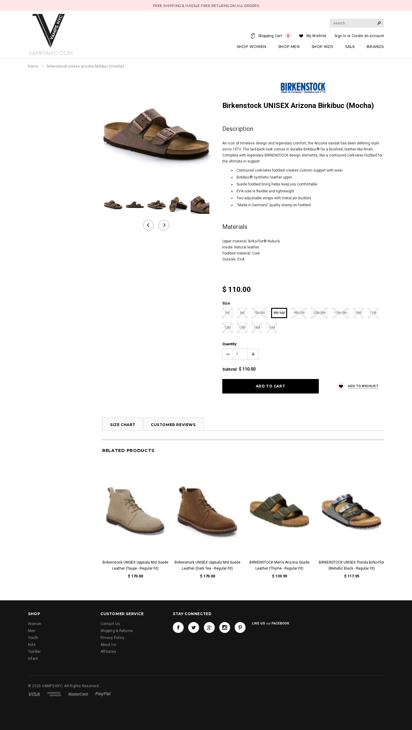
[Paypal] (103, 694)
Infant (33, 658)
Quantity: (229, 344)
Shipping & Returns (116, 631)
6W (242, 313)
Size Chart (122, 424)
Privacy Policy (112, 638)
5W (227, 313)
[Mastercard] (78, 694)
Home (33, 66)
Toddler (34, 651)
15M (271, 328)
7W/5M (259, 313)
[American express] (54, 694)
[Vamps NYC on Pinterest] (240, 627)
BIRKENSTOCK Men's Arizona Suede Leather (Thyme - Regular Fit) (279, 565)
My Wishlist (316, 36)
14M (257, 328)
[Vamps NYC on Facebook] (178, 627)
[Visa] (34, 694)
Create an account (368, 36)
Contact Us (110, 624)
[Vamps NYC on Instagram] (224, 627)
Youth (33, 638)
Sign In (340, 36)
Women (34, 624)
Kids (32, 645)
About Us (108, 645)
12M (227, 328)
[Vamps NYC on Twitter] (193, 627)
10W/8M (319, 313)
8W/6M (279, 313)
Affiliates (108, 651)
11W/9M (340, 313)
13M (242, 328)
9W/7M (299, 313)
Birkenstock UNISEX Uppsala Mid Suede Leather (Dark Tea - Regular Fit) (207, 565)
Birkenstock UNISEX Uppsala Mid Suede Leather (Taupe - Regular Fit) (135, 565)
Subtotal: (229, 369)
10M (358, 313)
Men (32, 631)
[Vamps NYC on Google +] (209, 627)
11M (373, 313)
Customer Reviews (173, 424)
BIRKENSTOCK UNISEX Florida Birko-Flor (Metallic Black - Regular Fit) (351, 565)
